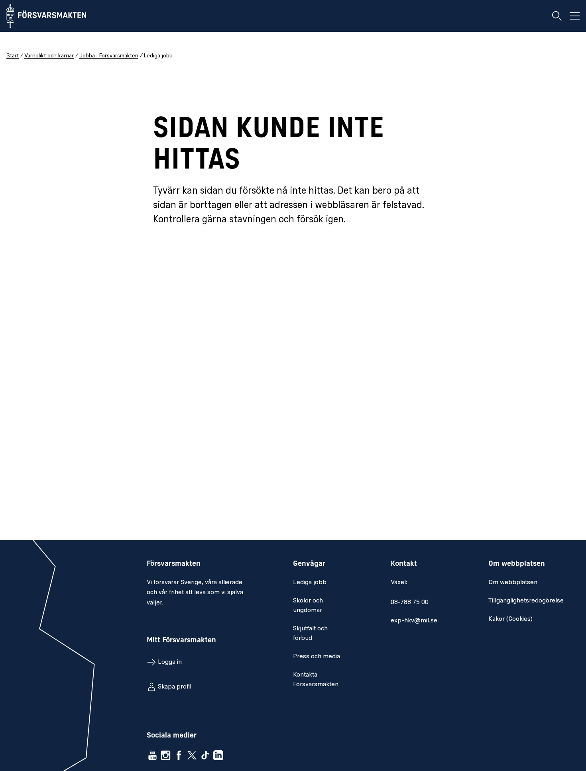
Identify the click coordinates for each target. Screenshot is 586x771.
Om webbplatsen (512, 582)
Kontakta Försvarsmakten (315, 680)
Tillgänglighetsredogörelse (526, 601)
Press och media (316, 656)
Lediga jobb (309, 582)
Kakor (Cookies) (510, 619)
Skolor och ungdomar (308, 606)
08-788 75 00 (410, 602)
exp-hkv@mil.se (414, 621)
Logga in (170, 662)
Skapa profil (174, 687)
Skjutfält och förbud (310, 634)
